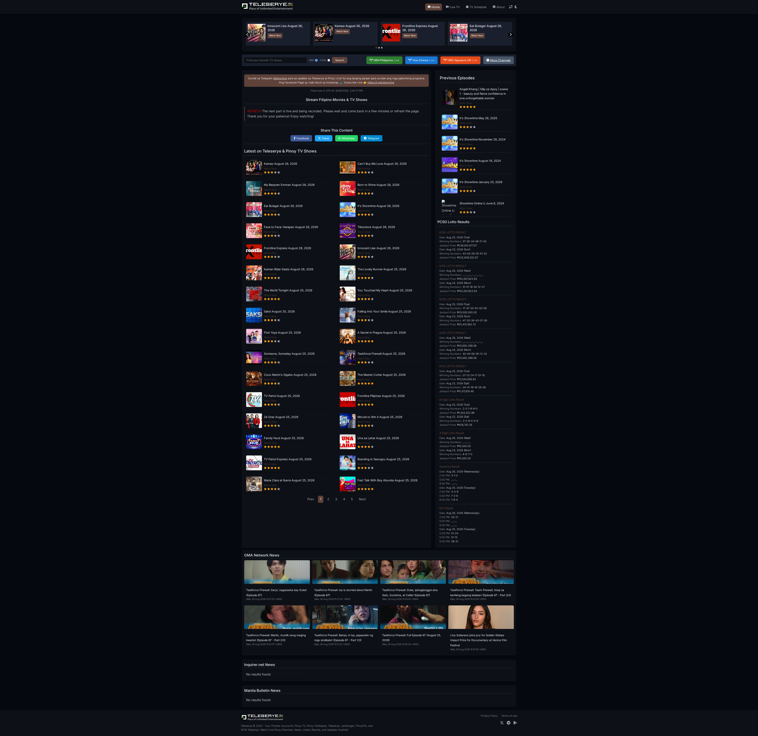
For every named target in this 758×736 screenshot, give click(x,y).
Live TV (455, 7)
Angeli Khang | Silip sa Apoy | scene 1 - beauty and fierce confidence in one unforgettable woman (484, 93)
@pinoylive (280, 78)
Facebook (302, 138)
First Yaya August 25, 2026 (282, 332)
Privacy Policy (489, 715)
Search (339, 60)
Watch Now (302, 35)
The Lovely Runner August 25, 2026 (381, 269)
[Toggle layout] (511, 7)
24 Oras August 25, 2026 (281, 417)
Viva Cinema (423, 60)
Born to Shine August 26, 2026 (378, 184)
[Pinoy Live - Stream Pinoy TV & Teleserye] (267, 9)
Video (323, 60)
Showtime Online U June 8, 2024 (482, 203)
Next (362, 499)
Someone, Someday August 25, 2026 (289, 353)
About (500, 7)
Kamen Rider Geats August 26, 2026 (288, 269)
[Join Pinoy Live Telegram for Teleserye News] (508, 723)
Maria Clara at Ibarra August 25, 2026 (289, 480)
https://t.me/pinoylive (381, 82)
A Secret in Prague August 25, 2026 (381, 332)
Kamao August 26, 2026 (280, 163)
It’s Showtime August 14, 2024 (480, 160)
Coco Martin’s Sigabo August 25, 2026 (290, 374)
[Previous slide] (247, 34)
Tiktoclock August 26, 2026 (376, 227)
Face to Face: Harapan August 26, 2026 (291, 227)
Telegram (373, 138)
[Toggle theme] (516, 7)
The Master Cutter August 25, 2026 (381, 374)
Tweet (325, 138)
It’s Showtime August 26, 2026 (378, 206)
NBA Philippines (386, 60)
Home (436, 7)
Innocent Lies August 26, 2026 (378, 248)
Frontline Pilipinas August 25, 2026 (381, 395)
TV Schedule (477, 7)
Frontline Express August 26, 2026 (287, 248)
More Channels (500, 60)
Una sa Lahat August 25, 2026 (378, 438)
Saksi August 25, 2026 (279, 311)
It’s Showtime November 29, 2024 (483, 139)
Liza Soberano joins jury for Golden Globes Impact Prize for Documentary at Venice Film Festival (478, 640)
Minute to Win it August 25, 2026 (379, 417)
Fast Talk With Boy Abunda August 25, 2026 (387, 480)
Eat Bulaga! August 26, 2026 (283, 206)
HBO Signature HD (462, 60)
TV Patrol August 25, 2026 (282, 395)
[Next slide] (510, 34)
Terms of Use (509, 715)
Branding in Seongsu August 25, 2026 (383, 459)
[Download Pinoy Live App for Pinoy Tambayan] (515, 723)
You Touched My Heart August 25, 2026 (384, 290)
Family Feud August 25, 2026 (284, 438)
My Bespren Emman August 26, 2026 (289, 184)
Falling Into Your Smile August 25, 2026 (384, 311)
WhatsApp (348, 138)
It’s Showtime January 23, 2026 (481, 182)
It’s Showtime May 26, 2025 (478, 118)
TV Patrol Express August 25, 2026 (287, 459)
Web (311, 60)
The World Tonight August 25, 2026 (288, 290)
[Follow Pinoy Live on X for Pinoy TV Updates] (502, 723)
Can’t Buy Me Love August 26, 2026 (382, 163)
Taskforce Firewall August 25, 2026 (381, 353)
